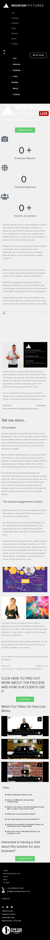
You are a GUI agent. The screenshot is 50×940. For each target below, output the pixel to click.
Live (13, 13)
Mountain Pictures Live (11, 873)
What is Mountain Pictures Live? (19, 795)
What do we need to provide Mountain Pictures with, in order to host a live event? (26, 808)
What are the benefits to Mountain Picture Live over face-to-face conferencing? (25, 825)
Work (5, 880)
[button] (4, 52)
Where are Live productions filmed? (21, 814)
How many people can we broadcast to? (23, 819)
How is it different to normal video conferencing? (20, 801)
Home (5, 870)
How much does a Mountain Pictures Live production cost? (23, 832)
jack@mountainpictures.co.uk (24, 406)
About (5, 876)
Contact (6, 882)
